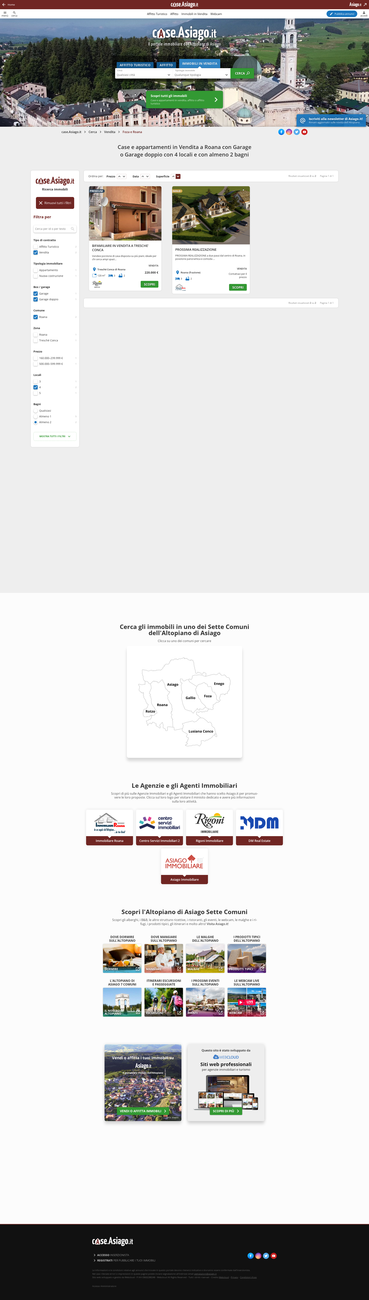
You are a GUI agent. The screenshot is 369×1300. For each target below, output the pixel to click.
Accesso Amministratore (104, 1286)
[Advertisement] (55, 510)
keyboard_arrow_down (124, 176)
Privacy (234, 1277)
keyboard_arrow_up (119, 176)
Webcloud (224, 1277)
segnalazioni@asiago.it (205, 1273)
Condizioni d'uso (248, 1277)
